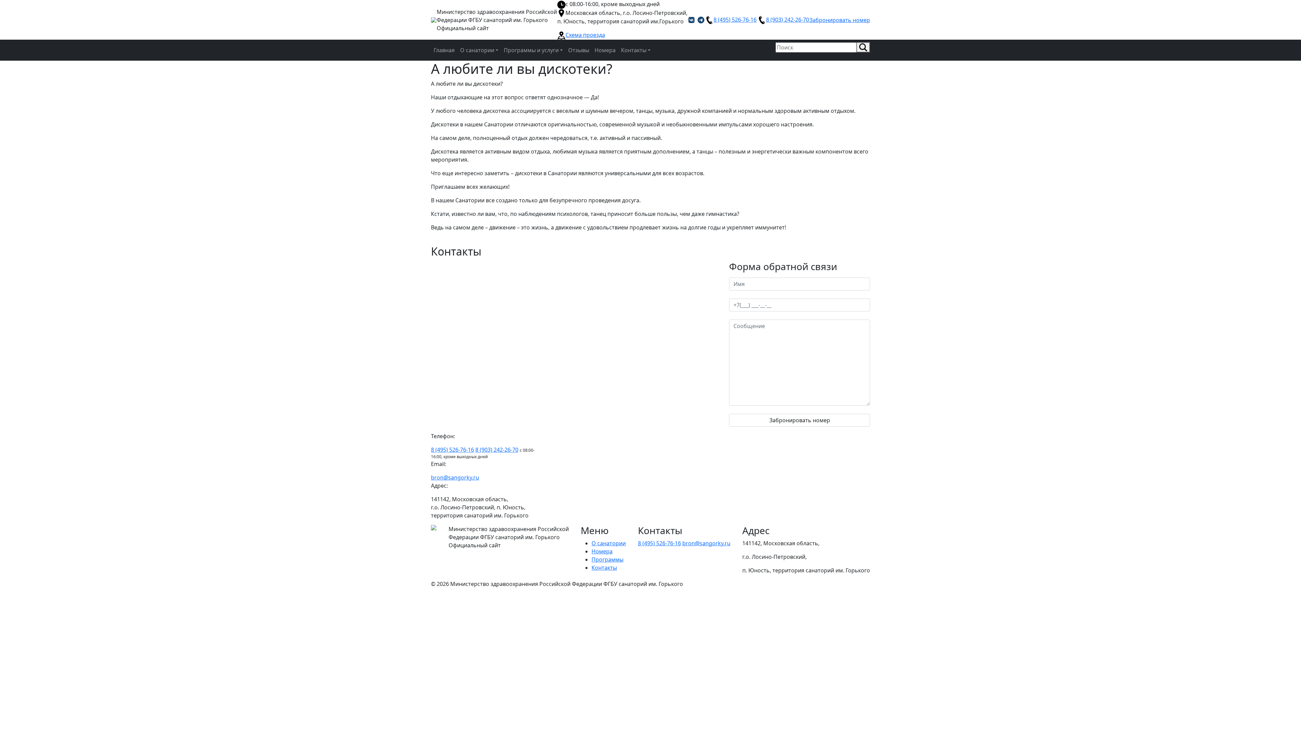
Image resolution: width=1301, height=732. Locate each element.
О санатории (609, 543)
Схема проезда (585, 35)
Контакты (604, 567)
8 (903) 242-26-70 (787, 19)
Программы (607, 559)
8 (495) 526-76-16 (735, 19)
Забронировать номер (839, 20)
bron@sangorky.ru (455, 477)
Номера (602, 551)
